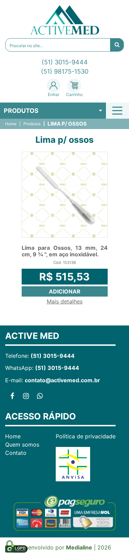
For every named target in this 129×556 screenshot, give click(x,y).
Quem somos (22, 444)
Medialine (79, 547)
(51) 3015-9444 (65, 62)
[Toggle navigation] (118, 110)
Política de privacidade (86, 436)
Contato (15, 452)
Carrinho (74, 94)
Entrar (53, 94)
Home (11, 123)
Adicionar (64, 291)
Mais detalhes (65, 301)
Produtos (21, 110)
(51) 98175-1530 (64, 71)
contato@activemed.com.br (62, 380)
